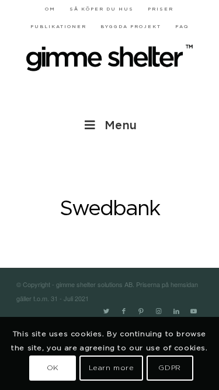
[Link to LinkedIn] (176, 311)
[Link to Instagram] (159, 311)
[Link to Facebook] (124, 311)
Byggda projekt (130, 27)
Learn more (111, 367)
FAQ (182, 27)
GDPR (169, 367)
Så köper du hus (101, 9)
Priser (160, 9)
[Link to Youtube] (194, 311)
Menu (121, 126)
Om (50, 9)
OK (53, 367)
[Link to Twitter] (106, 311)
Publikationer (58, 27)
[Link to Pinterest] (141, 311)
